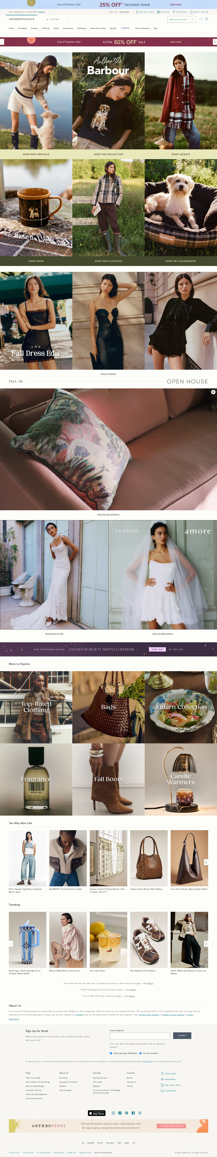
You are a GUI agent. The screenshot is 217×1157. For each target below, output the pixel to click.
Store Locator (171, 1074)
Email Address (117, 1030)
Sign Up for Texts (172, 1085)
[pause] (213, 392)
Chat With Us (170, 1091)
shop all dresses (108, 374)
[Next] (214, 42)
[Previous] (2, 42)
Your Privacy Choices (103, 1153)
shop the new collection (108, 514)
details (42, 12)
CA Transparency (44, 1153)
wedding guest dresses (173, 1015)
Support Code (85, 1153)
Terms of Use (28, 1153)
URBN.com (71, 1153)
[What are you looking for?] (192, 19)
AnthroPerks (170, 1079)
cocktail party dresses (149, 1015)
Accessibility (59, 1153)
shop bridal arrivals (54, 633)
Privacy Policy (147, 1061)
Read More (14, 1019)
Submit (182, 1035)
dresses (79, 1015)
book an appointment (163, 633)
